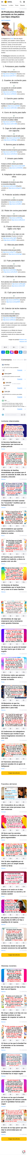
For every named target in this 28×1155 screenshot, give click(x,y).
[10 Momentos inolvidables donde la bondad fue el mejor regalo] (14, 1060)
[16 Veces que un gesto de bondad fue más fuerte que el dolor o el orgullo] (14, 636)
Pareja (2, 682)
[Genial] (8, 2)
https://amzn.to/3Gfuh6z (10, 94)
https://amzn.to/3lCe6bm (10, 108)
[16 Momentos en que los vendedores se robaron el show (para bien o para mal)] (14, 692)
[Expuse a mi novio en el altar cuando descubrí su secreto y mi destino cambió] (14, 878)
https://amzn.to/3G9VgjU (15, 254)
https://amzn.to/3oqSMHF (13, 302)
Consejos (3, 811)
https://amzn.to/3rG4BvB (9, 270)
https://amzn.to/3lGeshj (9, 319)
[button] (5, 347)
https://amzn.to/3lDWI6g (15, 218)
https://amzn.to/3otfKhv (15, 204)
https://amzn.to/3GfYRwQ (13, 300)
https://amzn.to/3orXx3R (18, 286)
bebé (12, 38)
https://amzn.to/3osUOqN (13, 138)
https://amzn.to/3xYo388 (10, 124)
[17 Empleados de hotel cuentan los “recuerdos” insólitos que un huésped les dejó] (14, 489)
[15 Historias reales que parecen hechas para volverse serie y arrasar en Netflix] (14, 664)
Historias (3, 479)
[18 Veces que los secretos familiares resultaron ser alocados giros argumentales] (14, 822)
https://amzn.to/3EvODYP (10, 152)
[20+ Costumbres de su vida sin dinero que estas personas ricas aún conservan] (14, 794)
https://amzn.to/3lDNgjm (10, 140)
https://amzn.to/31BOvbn (9, 92)
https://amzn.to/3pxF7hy (9, 252)
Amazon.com (22, 339)
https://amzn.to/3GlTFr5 (9, 122)
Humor (3, 535)
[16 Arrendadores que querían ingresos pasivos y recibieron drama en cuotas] (14, 518)
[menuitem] (4, 5)
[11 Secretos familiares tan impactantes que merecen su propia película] (14, 431)
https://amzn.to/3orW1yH (10, 154)
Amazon (3, 8)
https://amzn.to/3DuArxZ (18, 220)
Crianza (3, 449)
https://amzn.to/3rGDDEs (16, 168)
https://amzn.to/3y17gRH (9, 238)
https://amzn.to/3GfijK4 (14, 106)
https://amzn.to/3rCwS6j (9, 186)
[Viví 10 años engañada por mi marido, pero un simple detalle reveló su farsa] (14, 850)
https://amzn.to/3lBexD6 (9, 317)
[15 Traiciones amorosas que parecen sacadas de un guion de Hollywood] (14, 751)
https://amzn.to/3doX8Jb (15, 202)
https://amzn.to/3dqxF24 (15, 188)
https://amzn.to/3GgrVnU (9, 73)
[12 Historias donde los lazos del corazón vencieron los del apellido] (14, 935)
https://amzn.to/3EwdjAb (18, 284)
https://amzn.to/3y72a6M (18, 166)
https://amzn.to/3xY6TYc (9, 75)
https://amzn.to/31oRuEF (11, 272)
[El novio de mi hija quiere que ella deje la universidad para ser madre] (14, 1117)
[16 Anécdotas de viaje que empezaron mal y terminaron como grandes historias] (14, 608)
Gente (2, 740)
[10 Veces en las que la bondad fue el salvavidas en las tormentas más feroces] (14, 1032)
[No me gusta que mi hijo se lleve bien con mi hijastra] (14, 976)
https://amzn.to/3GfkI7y (10, 240)
